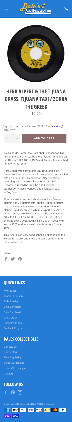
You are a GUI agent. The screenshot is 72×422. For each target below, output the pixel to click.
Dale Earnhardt (12, 306)
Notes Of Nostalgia (15, 368)
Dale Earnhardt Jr (14, 312)
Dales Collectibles (14, 362)
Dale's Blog (10, 352)
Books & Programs (14, 328)
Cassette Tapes (13, 322)
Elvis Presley (11, 301)
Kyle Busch (10, 290)
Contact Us (10, 346)
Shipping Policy (12, 357)
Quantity (9, 130)
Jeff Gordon (11, 317)
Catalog (8, 373)
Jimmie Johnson (13, 296)
